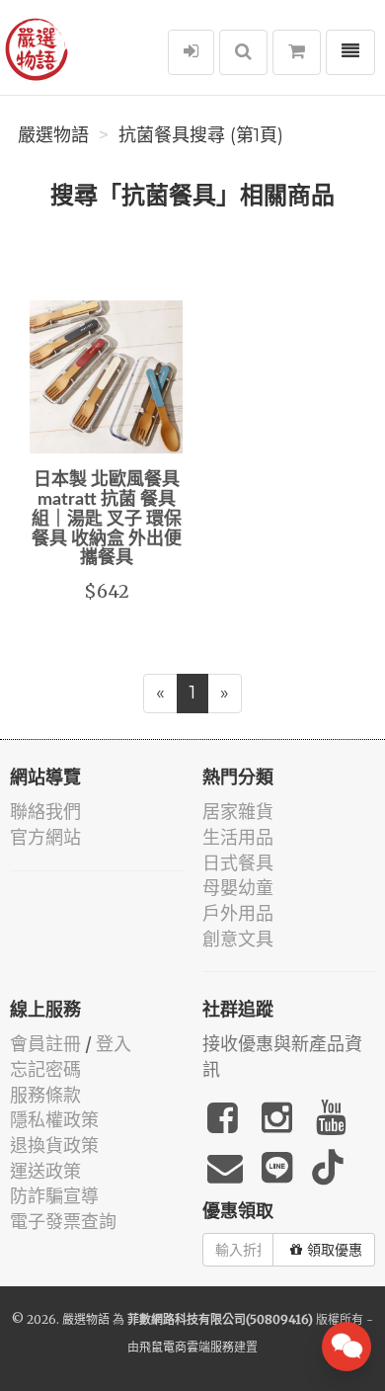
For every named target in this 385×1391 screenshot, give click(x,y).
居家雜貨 (237, 811)
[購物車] (296, 52)
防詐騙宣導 (54, 1196)
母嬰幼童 (237, 887)
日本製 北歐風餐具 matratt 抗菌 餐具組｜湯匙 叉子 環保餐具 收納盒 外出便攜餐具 (107, 519)
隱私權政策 (54, 1119)
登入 (113, 1043)
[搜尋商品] (243, 52)
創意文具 (237, 939)
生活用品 (237, 837)
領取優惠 (334, 1250)
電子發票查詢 (63, 1221)
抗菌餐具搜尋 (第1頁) (200, 135)
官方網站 (45, 837)
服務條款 (45, 1095)
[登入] (191, 52)
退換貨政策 (54, 1145)
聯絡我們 (45, 811)
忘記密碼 (45, 1069)
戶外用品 (237, 913)
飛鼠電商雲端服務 (186, 1347)
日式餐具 (237, 863)
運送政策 (45, 1171)
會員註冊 (45, 1043)
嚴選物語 (53, 135)
